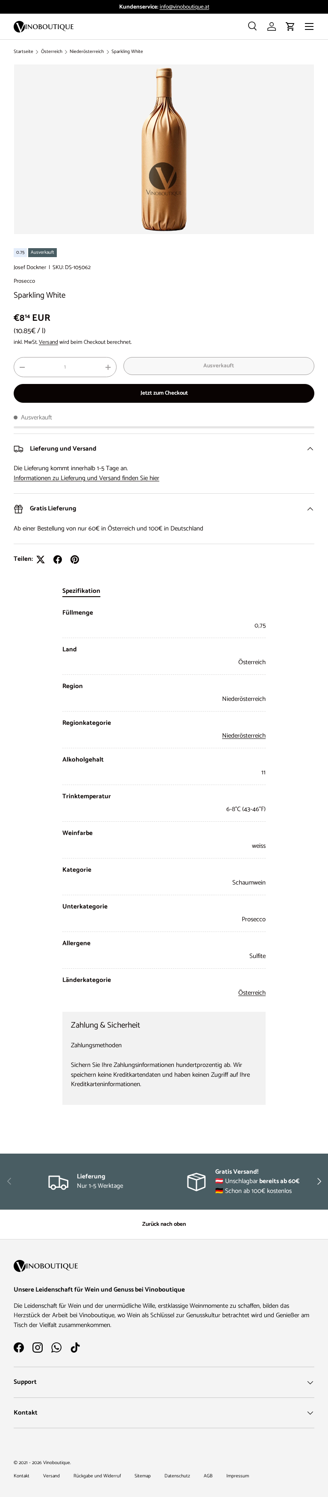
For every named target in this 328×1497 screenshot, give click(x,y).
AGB (208, 1476)
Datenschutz (177, 1476)
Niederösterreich (87, 52)
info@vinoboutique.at (184, 7)
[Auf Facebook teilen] (57, 559)
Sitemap (143, 1476)
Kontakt (21, 1476)
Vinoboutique (56, 1463)
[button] (290, 26)
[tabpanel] (164, 803)
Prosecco (24, 281)
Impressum (237, 1476)
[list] (164, 149)
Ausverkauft (218, 365)
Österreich (51, 52)
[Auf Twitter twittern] (40, 559)
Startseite (23, 52)
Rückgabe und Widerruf (97, 1476)
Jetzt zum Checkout (164, 393)
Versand (48, 342)
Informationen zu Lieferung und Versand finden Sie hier (86, 478)
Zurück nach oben (164, 1224)
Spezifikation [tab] (81, 591)
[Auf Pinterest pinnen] (74, 559)
